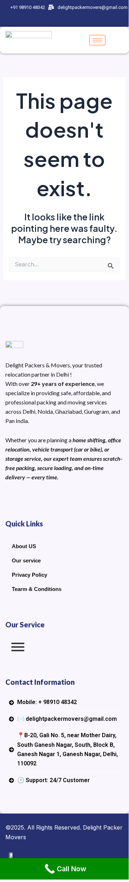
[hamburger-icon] (97, 40)
